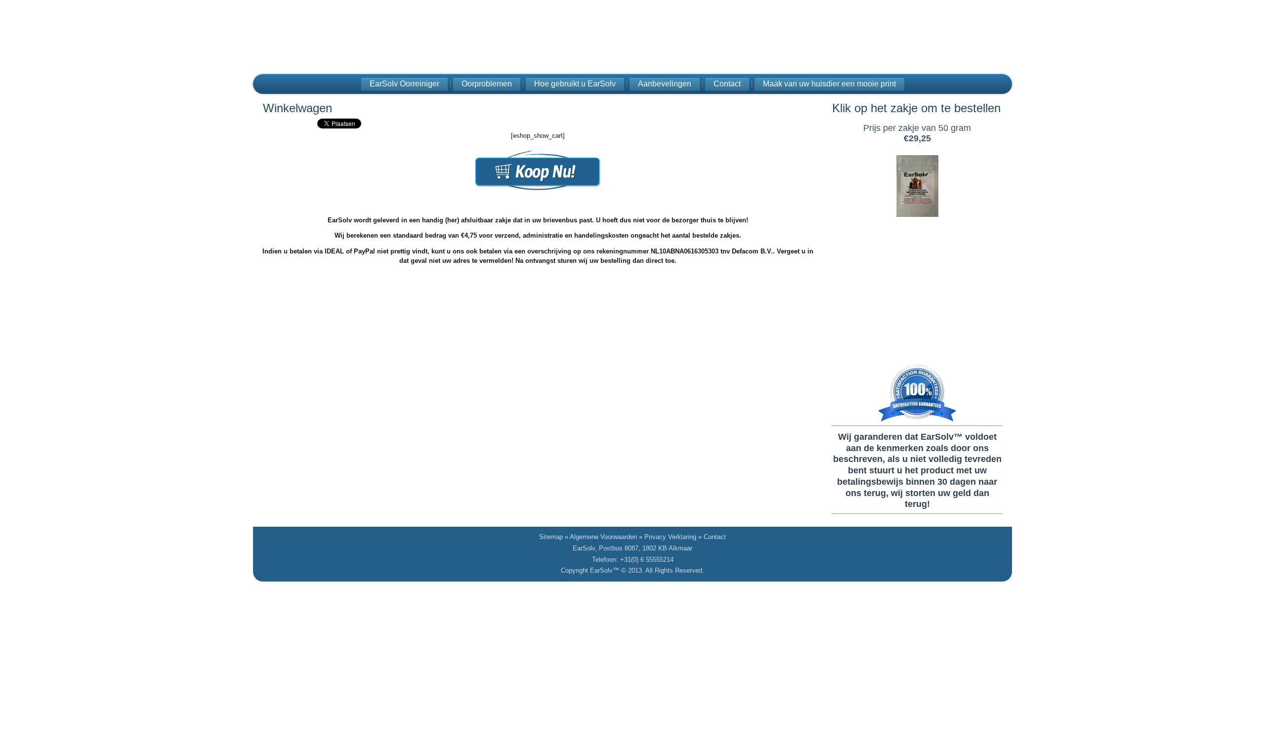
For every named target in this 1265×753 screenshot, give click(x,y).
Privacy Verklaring (670, 537)
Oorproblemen (487, 84)
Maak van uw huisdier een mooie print (829, 84)
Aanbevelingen (664, 84)
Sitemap (551, 537)
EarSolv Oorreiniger (404, 84)
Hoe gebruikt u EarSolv (575, 84)
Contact (727, 84)
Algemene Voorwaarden (603, 537)
